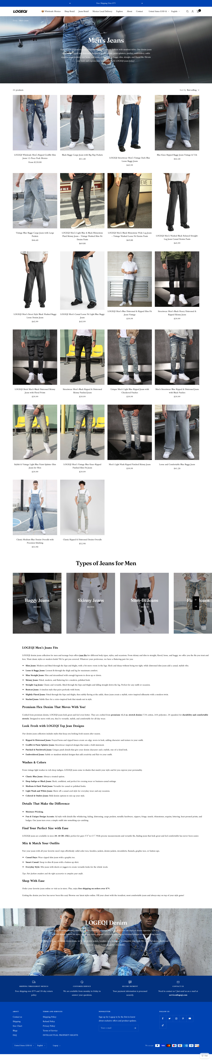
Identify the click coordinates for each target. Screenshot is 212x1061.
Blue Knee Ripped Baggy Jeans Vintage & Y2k (177, 155)
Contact (139, 11)
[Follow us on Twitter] (169, 1018)
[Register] (135, 1028)
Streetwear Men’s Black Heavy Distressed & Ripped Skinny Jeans (177, 313)
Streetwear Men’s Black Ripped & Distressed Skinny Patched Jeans (82, 391)
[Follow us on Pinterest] (183, 1018)
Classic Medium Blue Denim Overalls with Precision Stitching (35, 541)
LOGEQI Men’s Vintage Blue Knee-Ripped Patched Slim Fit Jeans (82, 466)
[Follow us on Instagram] (176, 1018)
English (174, 11)
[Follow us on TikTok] (162, 1025)
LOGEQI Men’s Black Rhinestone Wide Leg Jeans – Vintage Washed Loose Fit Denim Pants (130, 234)
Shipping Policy (49, 1017)
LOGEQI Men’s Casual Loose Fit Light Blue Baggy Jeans (82, 316)
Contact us (17, 1017)
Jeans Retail (84, 11)
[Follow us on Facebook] (162, 1018)
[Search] (187, 11)
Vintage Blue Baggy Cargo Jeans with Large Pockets (35, 234)
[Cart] (198, 11)
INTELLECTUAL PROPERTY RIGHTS (60, 1035)
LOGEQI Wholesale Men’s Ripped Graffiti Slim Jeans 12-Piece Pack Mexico (35, 156)
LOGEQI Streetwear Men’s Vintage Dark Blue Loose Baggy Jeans (129, 159)
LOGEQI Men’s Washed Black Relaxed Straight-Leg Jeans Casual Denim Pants (177, 237)
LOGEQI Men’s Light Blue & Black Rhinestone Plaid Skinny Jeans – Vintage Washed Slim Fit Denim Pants (82, 236)
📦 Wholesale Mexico (51, 11)
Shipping (16, 1021)
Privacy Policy (49, 1026)
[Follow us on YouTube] (189, 1018)
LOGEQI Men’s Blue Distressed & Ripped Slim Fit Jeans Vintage (130, 313)
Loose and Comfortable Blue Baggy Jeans (177, 464)
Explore (119, 11)
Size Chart (17, 1026)
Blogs (15, 1031)
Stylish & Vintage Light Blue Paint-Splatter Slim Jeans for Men (35, 466)
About (129, 11)
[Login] (193, 11)
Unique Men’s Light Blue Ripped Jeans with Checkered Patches (130, 391)
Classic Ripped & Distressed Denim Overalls (82, 539)
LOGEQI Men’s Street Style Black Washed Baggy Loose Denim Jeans (35, 316)
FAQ (15, 1035)
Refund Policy (49, 1021)
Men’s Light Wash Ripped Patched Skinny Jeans (130, 464)
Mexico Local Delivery (102, 11)
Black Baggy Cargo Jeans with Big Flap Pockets (82, 155)
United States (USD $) (158, 11)
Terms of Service (50, 1031)
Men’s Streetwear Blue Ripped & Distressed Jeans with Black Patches (177, 391)
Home (15, 20)
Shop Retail (70, 11)
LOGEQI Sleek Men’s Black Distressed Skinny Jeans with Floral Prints (35, 391)
